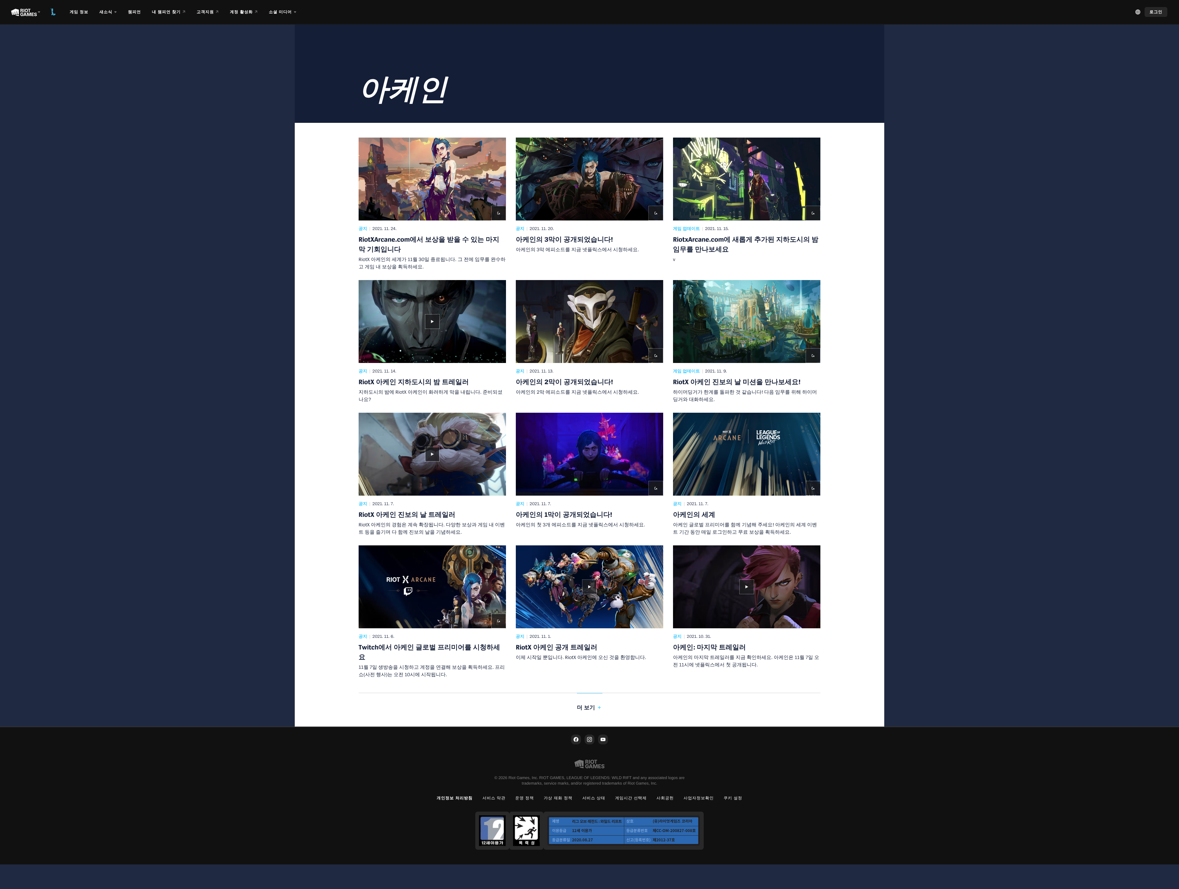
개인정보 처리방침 (455, 798)
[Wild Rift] (53, 12)
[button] (432, 204)
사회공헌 (665, 798)
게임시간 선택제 (631, 798)
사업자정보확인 (699, 798)
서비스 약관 (493, 798)
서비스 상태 (593, 798)
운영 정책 (524, 798)
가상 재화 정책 (558, 798)
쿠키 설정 (733, 798)
